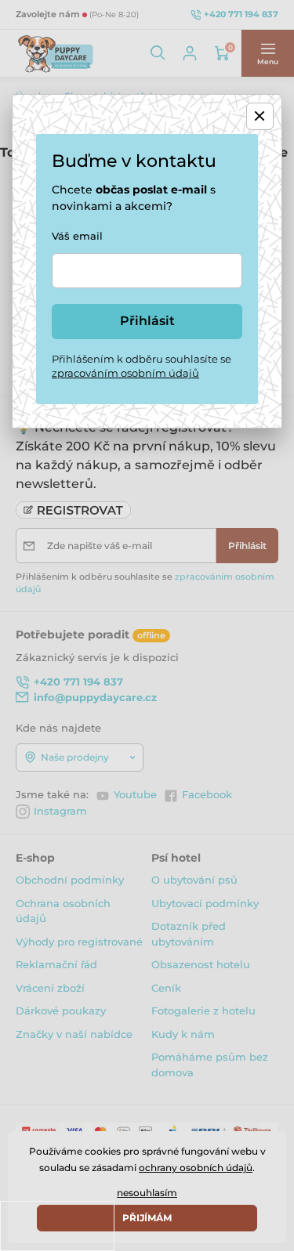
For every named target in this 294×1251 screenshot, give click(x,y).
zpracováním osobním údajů (125, 373)
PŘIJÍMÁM (147, 1218)
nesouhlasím (147, 1193)
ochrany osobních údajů (195, 1167)
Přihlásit (147, 320)
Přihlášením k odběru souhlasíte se (141, 366)
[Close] (260, 116)
